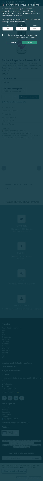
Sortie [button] (13, 42)
